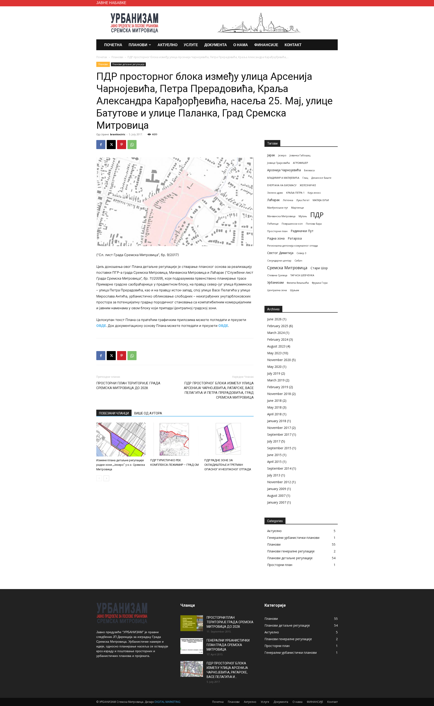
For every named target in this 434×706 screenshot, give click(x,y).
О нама (240, 44)
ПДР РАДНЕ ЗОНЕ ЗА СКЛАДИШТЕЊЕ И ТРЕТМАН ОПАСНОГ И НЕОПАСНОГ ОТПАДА (227, 465)
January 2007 (276, 502)
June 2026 (274, 319)
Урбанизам (275, 282)
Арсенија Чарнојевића (284, 170)
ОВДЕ (101, 325)
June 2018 (274, 400)
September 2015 (279, 448)
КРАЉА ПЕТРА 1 (295, 192)
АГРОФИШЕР (300, 162)
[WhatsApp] (132, 144)
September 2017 (279, 434)
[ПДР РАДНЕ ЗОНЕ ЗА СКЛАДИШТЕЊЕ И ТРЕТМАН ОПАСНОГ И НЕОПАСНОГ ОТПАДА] (229, 439)
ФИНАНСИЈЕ (266, 44)
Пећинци (272, 223)
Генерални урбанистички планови (293, 537)
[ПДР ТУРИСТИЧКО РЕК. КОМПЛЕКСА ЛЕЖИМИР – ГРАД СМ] (175, 439)
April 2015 (274, 461)
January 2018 (276, 421)
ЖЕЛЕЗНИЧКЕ (308, 185)
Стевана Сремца (277, 275)
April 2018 (274, 414)
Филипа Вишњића (298, 282)
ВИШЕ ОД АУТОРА (148, 413)
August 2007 (276, 495)
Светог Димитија (280, 253)
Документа (215, 44)
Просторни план (277, 231)
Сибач (298, 260)
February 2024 (277, 339)
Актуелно (167, 44)
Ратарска (295, 238)
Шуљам (294, 290)
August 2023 (276, 346)
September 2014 (279, 468)
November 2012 (279, 482)
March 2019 (276, 380)
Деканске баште (321, 177)
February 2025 (277, 326)
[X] (111, 144)
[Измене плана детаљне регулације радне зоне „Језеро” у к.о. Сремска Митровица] (121, 439)
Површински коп (292, 223)
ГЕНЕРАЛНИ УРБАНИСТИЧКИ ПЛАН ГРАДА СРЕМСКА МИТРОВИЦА (228, 645)
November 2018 (279, 394)
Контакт (293, 44)
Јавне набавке (111, 2)
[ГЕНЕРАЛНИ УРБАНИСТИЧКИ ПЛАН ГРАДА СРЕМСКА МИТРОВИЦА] (191, 646)
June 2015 (274, 455)
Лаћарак (273, 200)
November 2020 (279, 360)
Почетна (113, 44)
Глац (305, 177)
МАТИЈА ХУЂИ (321, 200)
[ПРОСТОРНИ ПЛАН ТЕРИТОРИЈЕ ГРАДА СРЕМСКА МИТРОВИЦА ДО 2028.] (191, 623)
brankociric (117, 134)
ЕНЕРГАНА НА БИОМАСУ (282, 185)
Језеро (282, 155)
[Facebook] (100, 144)
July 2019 (273, 373)
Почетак (101, 57)
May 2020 (274, 366)
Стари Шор (319, 268)
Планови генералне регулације (291, 551)
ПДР (317, 214)
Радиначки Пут (302, 231)
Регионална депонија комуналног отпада (292, 245)
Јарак (271, 155)
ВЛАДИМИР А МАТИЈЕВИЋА (283, 177)
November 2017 (279, 428)
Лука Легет (302, 200)
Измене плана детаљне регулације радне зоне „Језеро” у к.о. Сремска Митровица (120, 465)
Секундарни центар (279, 260)
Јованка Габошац (300, 155)
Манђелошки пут (277, 207)
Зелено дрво (275, 192)
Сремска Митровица (287, 267)
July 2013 (273, 475)
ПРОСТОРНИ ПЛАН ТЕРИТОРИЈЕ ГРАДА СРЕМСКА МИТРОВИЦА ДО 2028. (128, 385)
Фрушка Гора (320, 282)
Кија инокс (314, 192)
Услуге (191, 44)
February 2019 (277, 387)
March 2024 (276, 332)
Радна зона (276, 238)
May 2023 (274, 353)
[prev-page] (99, 478)
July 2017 (273, 441)
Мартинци (297, 207)
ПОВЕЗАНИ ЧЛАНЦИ (114, 413)
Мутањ (303, 216)
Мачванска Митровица (281, 216)
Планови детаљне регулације (128, 64)
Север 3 (301, 253)
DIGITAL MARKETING (167, 702)
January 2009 (276, 489)
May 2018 (274, 407)
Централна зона (277, 290)
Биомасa (309, 170)
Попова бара (314, 223)
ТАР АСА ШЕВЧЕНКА (302, 275)
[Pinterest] (121, 144)
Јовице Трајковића (278, 162)
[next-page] (106, 478)
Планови (138, 44)
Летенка (288, 200)
